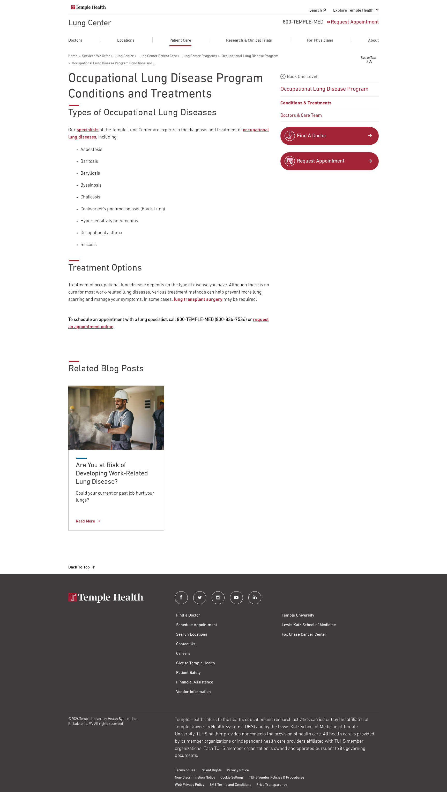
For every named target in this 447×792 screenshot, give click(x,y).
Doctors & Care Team (301, 115)
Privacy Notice (238, 770)
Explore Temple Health (353, 11)
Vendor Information (193, 692)
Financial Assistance (194, 682)
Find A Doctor (311, 136)
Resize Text (368, 57)
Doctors (75, 41)
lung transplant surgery (198, 299)
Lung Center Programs (199, 56)
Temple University (298, 615)
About (373, 41)
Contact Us (185, 644)
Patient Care (180, 41)
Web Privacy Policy (189, 785)
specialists (88, 130)
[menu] (329, 97)
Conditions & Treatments (305, 103)
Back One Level (302, 77)
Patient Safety (188, 673)
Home (72, 56)
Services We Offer (96, 56)
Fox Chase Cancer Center (304, 635)
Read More (85, 521)
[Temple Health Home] (88, 7)
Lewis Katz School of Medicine (309, 625)
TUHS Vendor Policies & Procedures (276, 778)
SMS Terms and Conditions (230, 785)
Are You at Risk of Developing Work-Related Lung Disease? (112, 474)
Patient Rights (211, 770)
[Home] (116, 598)
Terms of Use (185, 770)
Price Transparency (271, 785)
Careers (183, 654)
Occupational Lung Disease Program (250, 56)
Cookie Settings (232, 778)
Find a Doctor (188, 615)
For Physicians (320, 41)
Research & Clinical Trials (249, 41)
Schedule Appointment (196, 625)
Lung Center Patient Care (157, 56)
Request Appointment (355, 22)
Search (316, 11)
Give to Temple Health (195, 663)
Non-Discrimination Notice (195, 778)
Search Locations (191, 635)
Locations (126, 41)
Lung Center (89, 23)
